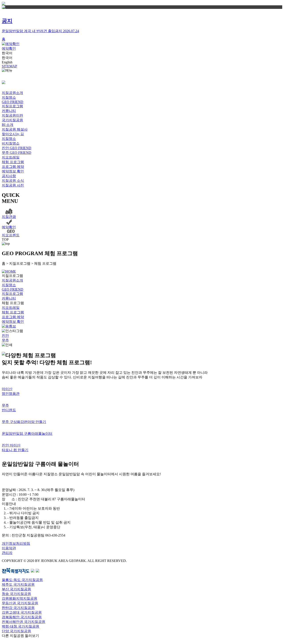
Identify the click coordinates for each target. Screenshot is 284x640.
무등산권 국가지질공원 (20, 603)
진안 (5, 335)
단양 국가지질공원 (16, 631)
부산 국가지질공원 (16, 589)
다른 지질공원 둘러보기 (20, 636)
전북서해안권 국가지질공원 (23, 622)
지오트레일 (11, 157)
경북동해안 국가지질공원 (22, 617)
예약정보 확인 (13, 171)
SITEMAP (9, 66)
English (7, 62)
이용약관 (9, 548)
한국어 (7, 53)
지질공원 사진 (13, 185)
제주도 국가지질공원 (18, 584)
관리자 (7, 553)
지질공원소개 (12, 93)
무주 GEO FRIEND (16, 153)
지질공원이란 (12, 115)
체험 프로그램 (13, 162)
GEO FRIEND (12, 102)
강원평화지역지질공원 (19, 598)
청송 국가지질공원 (16, 594)
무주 (5, 340)
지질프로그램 (12, 106)
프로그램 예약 (13, 166)
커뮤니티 (9, 111)
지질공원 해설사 (15, 129)
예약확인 (9, 48)
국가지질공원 (12, 120)
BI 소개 (7, 125)
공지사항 (9, 176)
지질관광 (9, 217)
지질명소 (9, 97)
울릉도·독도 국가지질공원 (22, 580)
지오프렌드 (11, 235)
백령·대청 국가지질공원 (20, 626)
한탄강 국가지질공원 (18, 608)
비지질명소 (11, 143)
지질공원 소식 (13, 180)
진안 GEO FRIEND (16, 148)
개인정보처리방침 (16, 543)
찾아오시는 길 (13, 134)
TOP (5, 239)
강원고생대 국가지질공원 (22, 612)
